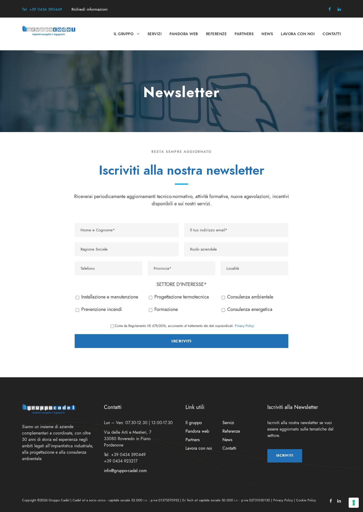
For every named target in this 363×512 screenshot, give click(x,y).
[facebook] (329, 9)
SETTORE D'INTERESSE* (182, 284)
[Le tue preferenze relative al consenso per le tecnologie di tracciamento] (354, 503)
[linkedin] (339, 9)
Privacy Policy (244, 326)
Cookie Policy (306, 500)
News (267, 33)
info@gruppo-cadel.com (125, 471)
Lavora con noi (298, 33)
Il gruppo (124, 33)
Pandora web (184, 33)
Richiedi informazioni (89, 9)
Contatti (332, 33)
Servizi (154, 33)
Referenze (216, 33)
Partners (244, 33)
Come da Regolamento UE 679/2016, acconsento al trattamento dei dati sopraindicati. (184, 326)
